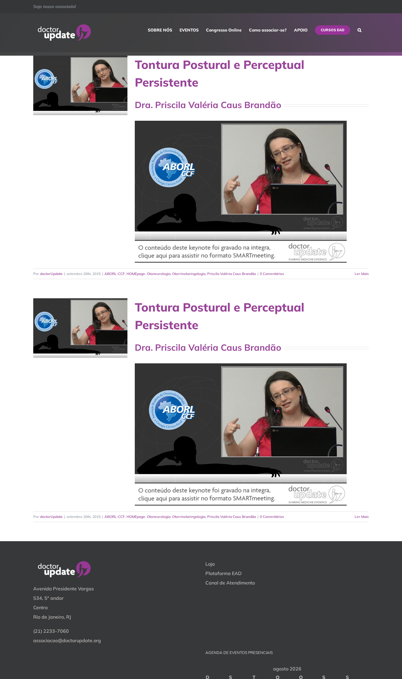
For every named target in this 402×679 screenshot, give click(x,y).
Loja (210, 564)
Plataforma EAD (223, 573)
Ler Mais (362, 273)
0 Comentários (272, 273)
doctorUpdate (51, 273)
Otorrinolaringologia (188, 273)
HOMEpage (136, 273)
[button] (359, 30)
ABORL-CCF (114, 273)
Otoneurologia (158, 273)
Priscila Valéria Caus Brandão (231, 273)
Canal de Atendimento (230, 583)
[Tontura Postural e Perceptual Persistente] (80, 85)
